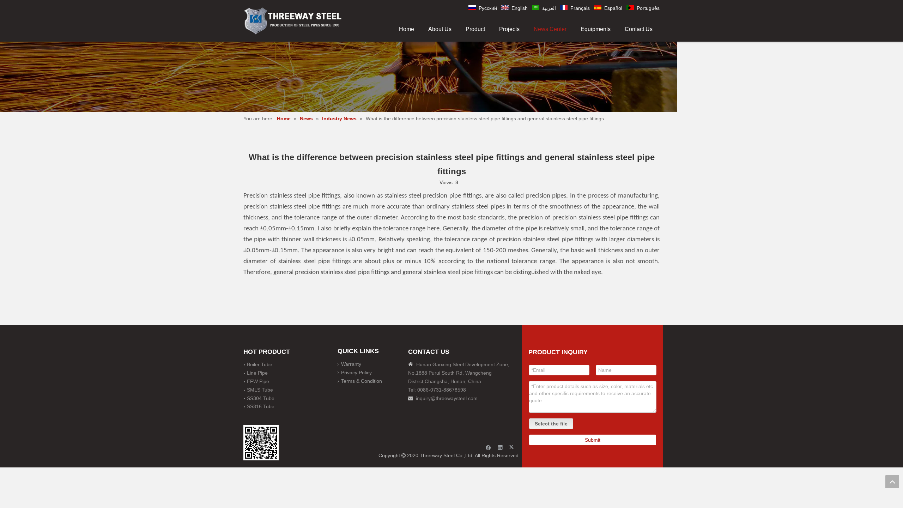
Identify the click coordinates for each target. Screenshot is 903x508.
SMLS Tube (260, 390)
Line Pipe (257, 373)
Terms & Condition (361, 381)
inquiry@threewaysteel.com (447, 398)
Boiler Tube (259, 364)
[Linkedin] (500, 447)
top (892, 481)
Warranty (351, 364)
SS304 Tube (260, 398)
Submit (592, 440)
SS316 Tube (260, 406)
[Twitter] (512, 447)
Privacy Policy (356, 372)
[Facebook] (488, 447)
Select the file (551, 424)
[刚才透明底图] (292, 20)
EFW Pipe (258, 381)
